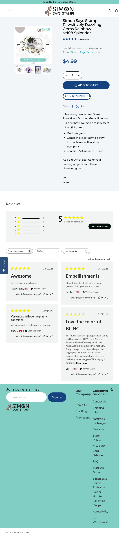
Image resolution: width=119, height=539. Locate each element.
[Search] (10, 10)
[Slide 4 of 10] (47, 70)
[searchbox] (16, 251)
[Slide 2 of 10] (29, 70)
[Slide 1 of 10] (19, 70)
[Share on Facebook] (72, 106)
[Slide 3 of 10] (38, 70)
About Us (81, 405)
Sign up (57, 397)
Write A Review (100, 226)
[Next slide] (48, 45)
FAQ (95, 461)
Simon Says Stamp (21, 532)
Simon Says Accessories (86, 52)
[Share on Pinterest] (82, 106)
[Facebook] (112, 389)
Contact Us (99, 401)
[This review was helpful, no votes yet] (44, 294)
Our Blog (81, 411)
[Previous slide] (17, 45)
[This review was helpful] (99, 374)
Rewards (98, 429)
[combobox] (48, 251)
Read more (81, 363)
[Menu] (3, 10)
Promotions (82, 417)
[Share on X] (77, 106)
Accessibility (100, 511)
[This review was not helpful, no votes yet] (50, 294)
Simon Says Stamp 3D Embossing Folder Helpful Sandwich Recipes (100, 492)
